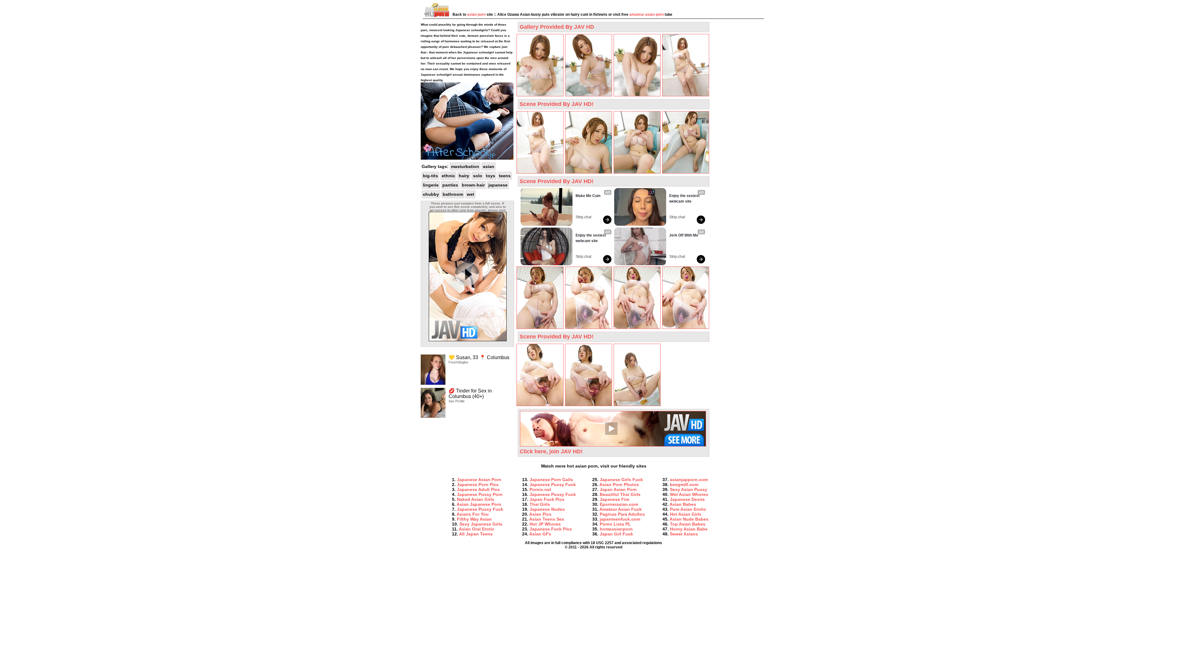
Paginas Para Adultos (622, 514)
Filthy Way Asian (474, 519)
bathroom (453, 194)
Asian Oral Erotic (476, 528)
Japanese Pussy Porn (480, 494)
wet (470, 194)
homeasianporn (616, 528)
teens (505, 175)
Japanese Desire (687, 499)
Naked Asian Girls (475, 499)
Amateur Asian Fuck (620, 509)
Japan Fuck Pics (547, 499)
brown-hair (473, 184)
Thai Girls (540, 504)
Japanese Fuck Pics (551, 528)
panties (450, 184)
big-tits (430, 175)
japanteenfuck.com (620, 519)
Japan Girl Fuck (616, 533)
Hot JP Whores (545, 524)
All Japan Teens (476, 533)
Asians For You (473, 514)
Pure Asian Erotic (688, 509)
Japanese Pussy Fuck (480, 509)
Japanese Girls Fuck (621, 479)
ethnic (448, 175)
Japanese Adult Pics (478, 489)
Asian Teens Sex (546, 519)
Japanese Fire (614, 499)
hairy (464, 175)
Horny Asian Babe (689, 528)
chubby (431, 194)
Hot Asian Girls (685, 514)
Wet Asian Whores (689, 494)
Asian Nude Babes (689, 519)
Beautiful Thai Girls (620, 494)
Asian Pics (540, 514)
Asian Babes (683, 504)
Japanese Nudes (547, 509)
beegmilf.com (684, 484)
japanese (498, 184)
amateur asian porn (646, 14)
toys (490, 175)
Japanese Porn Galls (551, 479)
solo (477, 175)
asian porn (476, 14)
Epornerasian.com (619, 504)
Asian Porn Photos (619, 484)
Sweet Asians (684, 533)
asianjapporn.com (689, 479)
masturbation (465, 166)
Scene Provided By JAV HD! (557, 104)
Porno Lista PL (615, 524)
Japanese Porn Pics (478, 484)
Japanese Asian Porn (479, 479)
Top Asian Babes (687, 524)
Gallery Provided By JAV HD (557, 27)
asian (488, 166)
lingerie (431, 184)
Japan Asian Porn (618, 489)
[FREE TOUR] (468, 340)
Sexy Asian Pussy (688, 489)
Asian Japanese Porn (479, 504)
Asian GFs (540, 533)
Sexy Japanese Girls (480, 524)
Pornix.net (540, 489)
